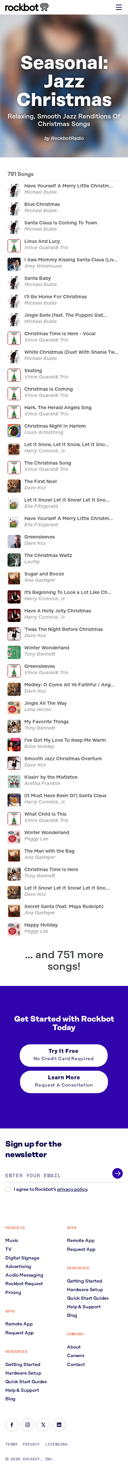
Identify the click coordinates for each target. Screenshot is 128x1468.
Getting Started (22, 1364)
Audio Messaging (24, 1275)
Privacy (31, 1444)
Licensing (56, 1444)
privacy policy (72, 1189)
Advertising (18, 1266)
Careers (75, 1355)
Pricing (13, 1292)
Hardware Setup (23, 1373)
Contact (76, 1364)
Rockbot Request (24, 1284)
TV (8, 1249)
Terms (11, 1444)
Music (11, 1240)
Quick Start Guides (26, 1382)
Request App (19, 1333)
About (74, 1347)
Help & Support (22, 1390)
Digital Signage (22, 1258)
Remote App (18, 1324)
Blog (10, 1399)
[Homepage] (27, 7)
